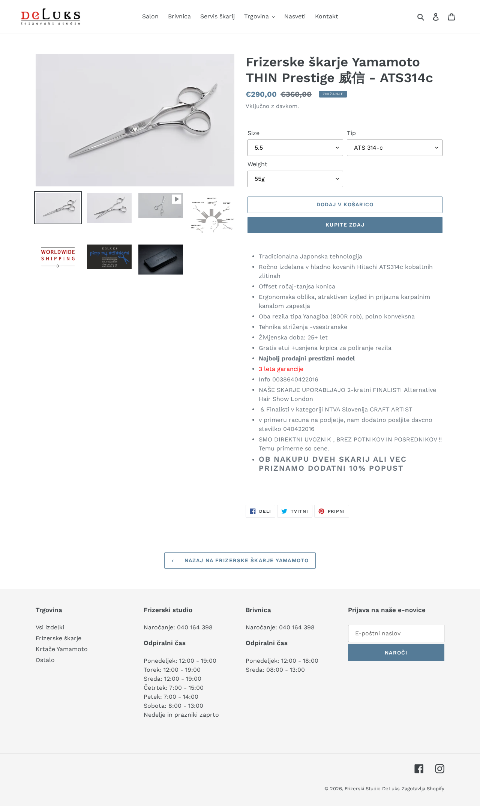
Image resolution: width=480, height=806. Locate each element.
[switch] (351, 487)
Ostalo (45, 659)
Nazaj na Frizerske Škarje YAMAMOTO (246, 560)
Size (254, 133)
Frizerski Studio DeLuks (372, 788)
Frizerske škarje (58, 638)
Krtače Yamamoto (62, 649)
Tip (351, 133)
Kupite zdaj (345, 225)
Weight (257, 164)
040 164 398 (195, 627)
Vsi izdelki (50, 627)
